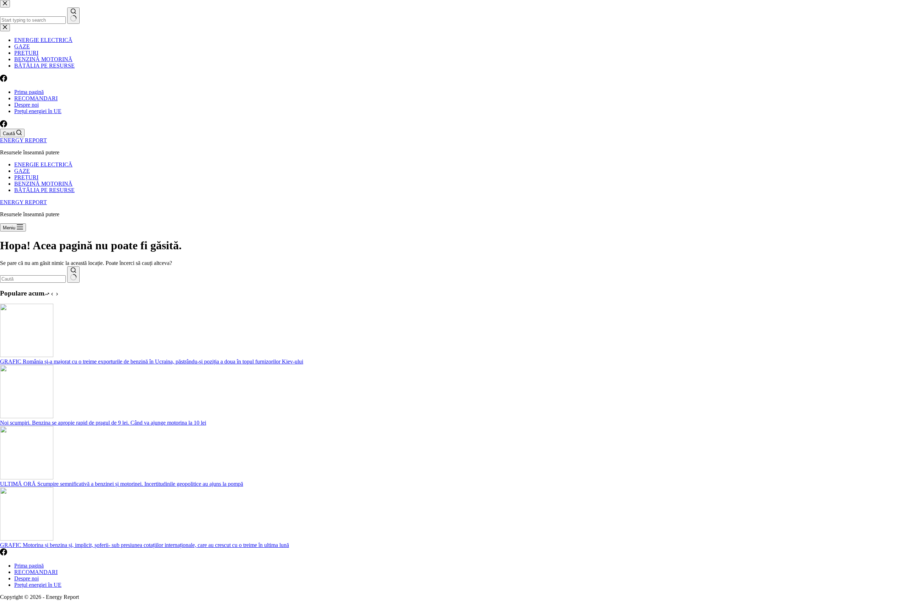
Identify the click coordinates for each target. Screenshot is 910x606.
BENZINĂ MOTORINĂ (43, 184)
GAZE (22, 171)
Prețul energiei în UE (37, 111)
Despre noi (26, 105)
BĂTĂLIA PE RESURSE (44, 190)
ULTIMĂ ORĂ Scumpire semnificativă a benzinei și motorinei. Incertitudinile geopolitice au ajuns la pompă (121, 484)
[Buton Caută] (73, 274)
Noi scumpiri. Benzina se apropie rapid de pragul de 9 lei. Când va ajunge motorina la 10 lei (103, 423)
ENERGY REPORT (23, 140)
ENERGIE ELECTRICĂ (43, 164)
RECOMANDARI (36, 98)
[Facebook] (3, 125)
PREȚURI (26, 177)
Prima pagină (29, 92)
